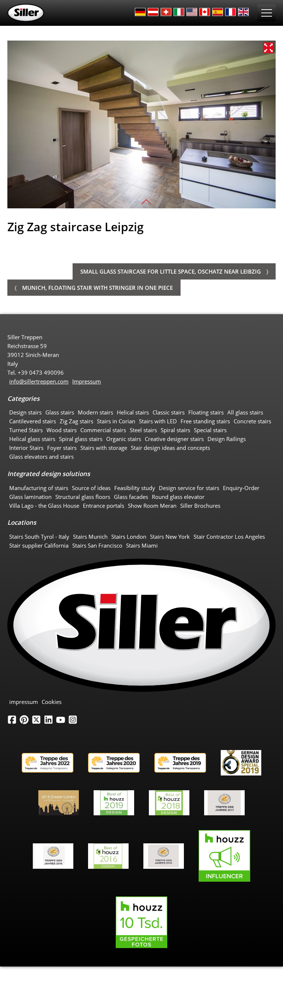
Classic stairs (169, 412)
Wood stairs (61, 430)
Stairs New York (170, 536)
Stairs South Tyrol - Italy (39, 536)
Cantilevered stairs (32, 421)
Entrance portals (103, 505)
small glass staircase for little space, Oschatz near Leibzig (170, 271)
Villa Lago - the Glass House (44, 505)
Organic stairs (123, 439)
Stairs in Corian (116, 421)
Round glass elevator (178, 496)
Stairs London (128, 536)
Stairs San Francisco (97, 545)
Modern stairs (95, 412)
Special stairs (210, 430)
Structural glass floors (82, 496)
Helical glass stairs (32, 439)
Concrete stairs (252, 421)
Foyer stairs (62, 447)
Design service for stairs (189, 488)
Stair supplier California (39, 545)
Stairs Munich (90, 536)
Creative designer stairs (174, 439)
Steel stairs (143, 430)
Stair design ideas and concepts (170, 447)
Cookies (52, 701)
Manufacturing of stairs (38, 488)
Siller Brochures (200, 505)
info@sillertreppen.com (39, 381)
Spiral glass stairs (80, 439)
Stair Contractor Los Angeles (229, 536)
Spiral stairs (175, 430)
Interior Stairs (26, 447)
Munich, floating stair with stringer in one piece (97, 287)
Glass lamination (30, 496)
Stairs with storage (103, 447)
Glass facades (131, 496)
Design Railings (226, 439)
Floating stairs (206, 412)
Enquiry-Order (241, 488)
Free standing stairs (205, 421)
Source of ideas (91, 488)
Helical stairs (133, 412)
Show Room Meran (152, 505)
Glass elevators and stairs (41, 456)
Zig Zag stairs (76, 421)
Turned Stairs (26, 430)
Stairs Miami (142, 545)
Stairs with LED (158, 421)
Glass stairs (59, 412)
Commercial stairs (103, 430)
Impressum (86, 381)
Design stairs (25, 412)
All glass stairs (245, 412)
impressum (23, 701)
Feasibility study (134, 488)
